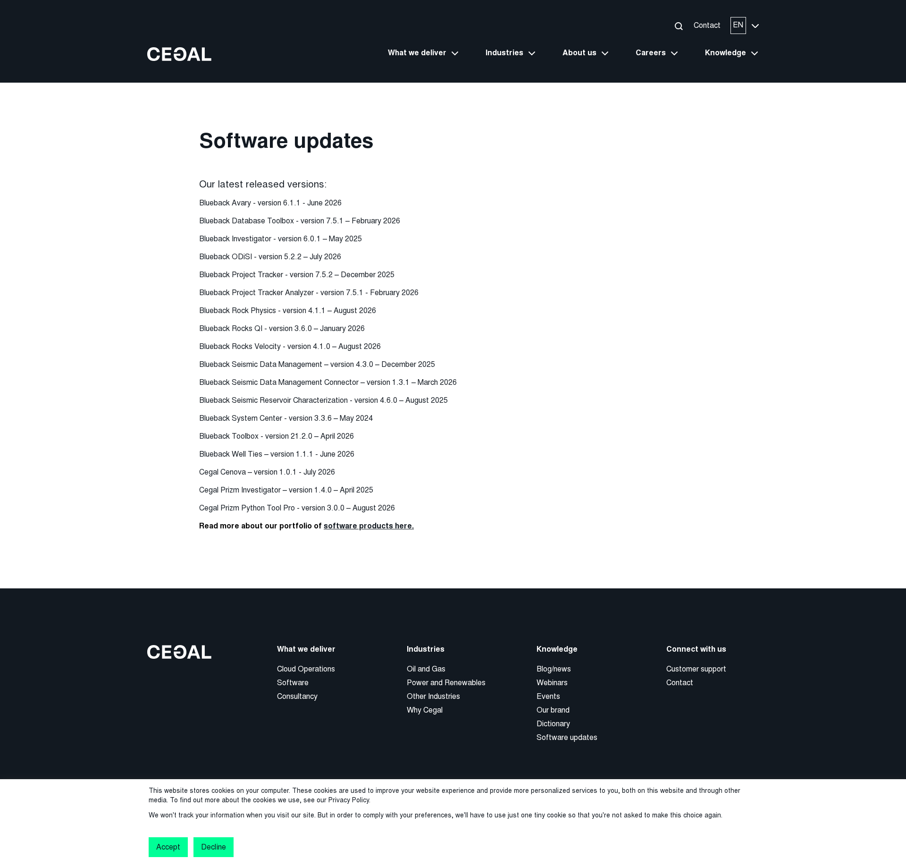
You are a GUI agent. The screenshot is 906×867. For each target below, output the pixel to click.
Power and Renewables (446, 683)
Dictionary (553, 724)
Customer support (696, 669)
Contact (707, 25)
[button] (678, 25)
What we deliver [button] (417, 53)
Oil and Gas (426, 669)
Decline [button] (213, 847)
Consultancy (297, 696)
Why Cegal (425, 710)
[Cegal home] (179, 54)
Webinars (552, 683)
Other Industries (433, 696)
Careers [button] (651, 53)
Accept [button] (168, 847)
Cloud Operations (306, 669)
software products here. (369, 526)
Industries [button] (504, 53)
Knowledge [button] (725, 53)
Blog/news (554, 669)
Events (548, 696)
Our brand (553, 710)
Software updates (567, 737)
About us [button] (579, 53)
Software (293, 683)
